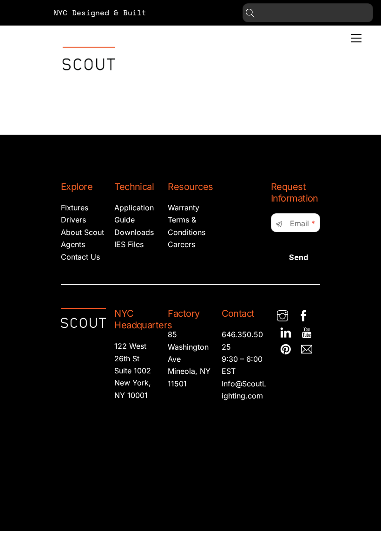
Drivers (73, 219)
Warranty (183, 207)
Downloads (134, 232)
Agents (73, 244)
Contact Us (80, 256)
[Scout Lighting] (88, 78)
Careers (181, 244)
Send (298, 257)
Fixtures (74, 207)
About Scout (82, 232)
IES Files (129, 244)
